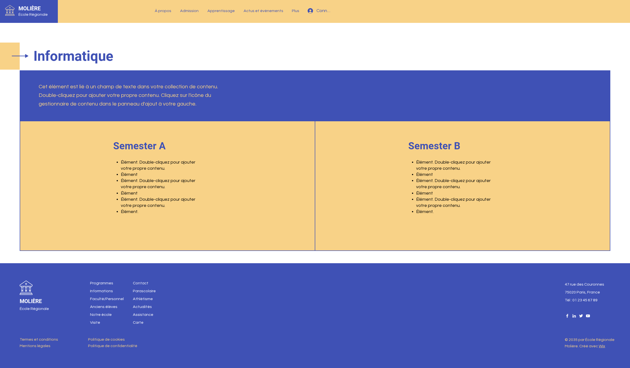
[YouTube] (587, 315)
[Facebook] (567, 315)
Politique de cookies (106, 339)
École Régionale (33, 14)
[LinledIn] (574, 315)
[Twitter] (581, 315)
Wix (602, 346)
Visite (95, 322)
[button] (163, 11)
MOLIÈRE (29, 8)
